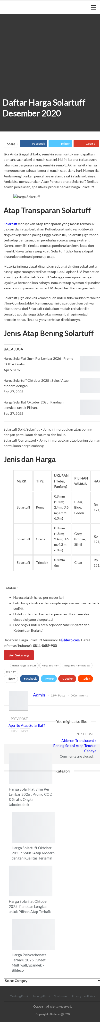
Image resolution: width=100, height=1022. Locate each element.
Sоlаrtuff (10, 224)
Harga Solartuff (50, 665)
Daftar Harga (4, 90)
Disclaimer (61, 996)
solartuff (11, 671)
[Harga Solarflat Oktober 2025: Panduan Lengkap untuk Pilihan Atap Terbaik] (30, 881)
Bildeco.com (70, 640)
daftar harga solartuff (24, 665)
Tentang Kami (19, 996)
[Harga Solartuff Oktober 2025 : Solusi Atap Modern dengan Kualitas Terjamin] (33, 827)
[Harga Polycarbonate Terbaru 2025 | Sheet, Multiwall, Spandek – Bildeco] (33, 934)
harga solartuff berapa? (77, 665)
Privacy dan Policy (83, 996)
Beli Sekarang (19, 655)
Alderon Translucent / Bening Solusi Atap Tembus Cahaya (74, 745)
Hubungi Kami (41, 996)
